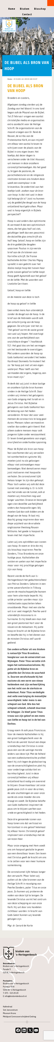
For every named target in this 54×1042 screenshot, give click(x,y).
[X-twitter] (30, 1030)
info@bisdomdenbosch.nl (16, 996)
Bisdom (24, 8)
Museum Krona (9, 1013)
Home (11, 8)
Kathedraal (7, 1006)
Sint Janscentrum (10, 1010)
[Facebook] (18, 1030)
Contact (27, 14)
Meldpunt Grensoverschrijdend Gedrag (19, 1016)
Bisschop (40, 8)
